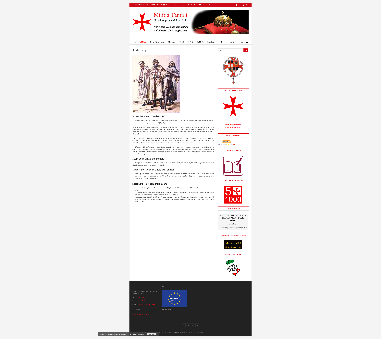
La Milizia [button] (142, 42)
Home (135, 42)
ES (194, 5)
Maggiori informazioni (138, 334)
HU (200, 5)
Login (164, 315)
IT (185, 5)
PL (209, 5)
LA (203, 5)
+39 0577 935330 (156, 5)
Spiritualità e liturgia (157, 42)
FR (197, 5)
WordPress (183, 332)
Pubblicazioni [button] (211, 42)
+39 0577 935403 (140, 301)
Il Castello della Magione (196, 42)
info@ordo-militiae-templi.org (174, 5)
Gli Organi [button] (171, 42)
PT (206, 5)
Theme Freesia (175, 332)
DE (188, 5)
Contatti (231, 42)
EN (191, 5)
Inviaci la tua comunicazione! (141, 314)
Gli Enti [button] (181, 42)
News (222, 42)
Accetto (151, 334)
